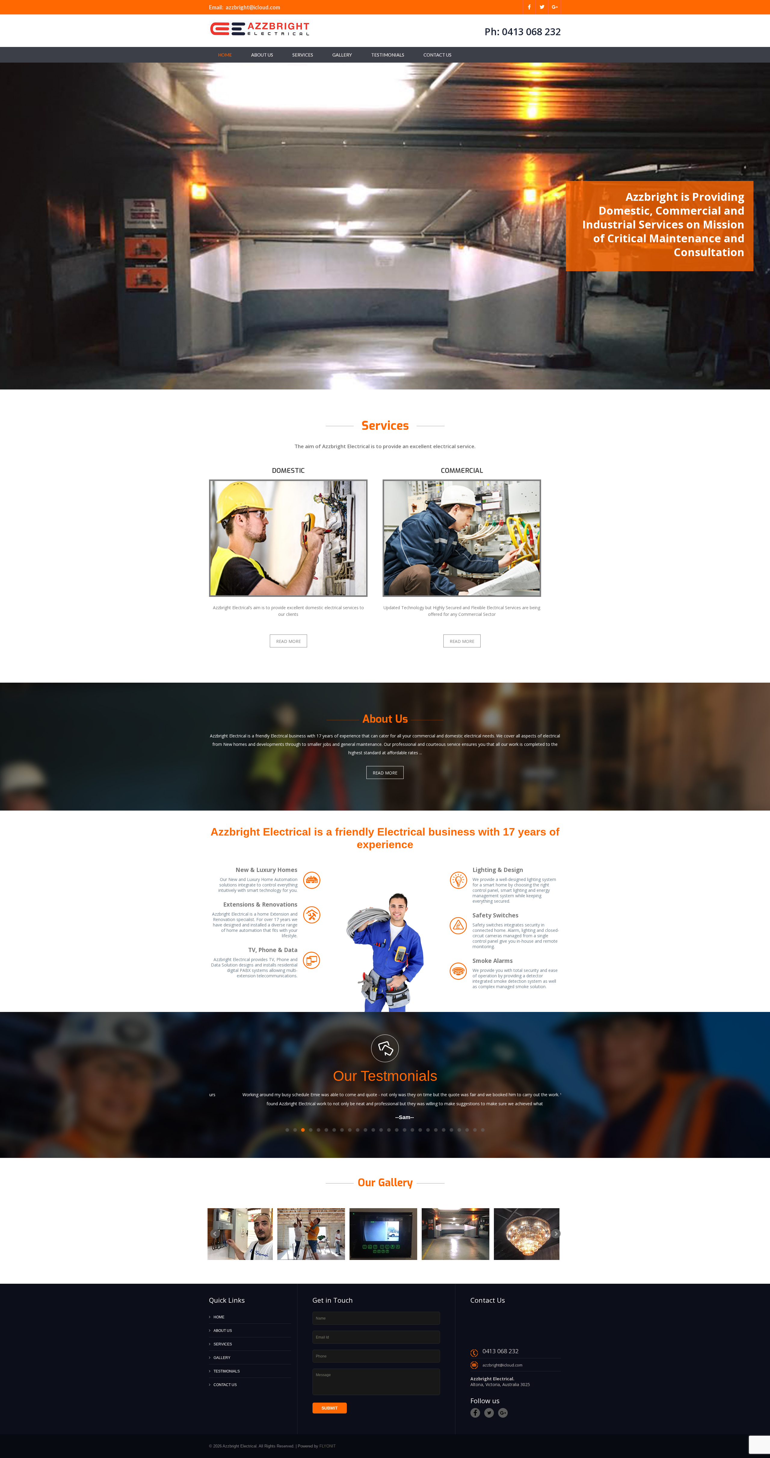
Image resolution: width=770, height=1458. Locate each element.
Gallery (342, 54)
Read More (288, 641)
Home (225, 54)
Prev (7, 226)
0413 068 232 (530, 31)
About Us (262, 54)
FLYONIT (327, 1446)
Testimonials (387, 54)
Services (302, 54)
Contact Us (437, 54)
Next (762, 226)
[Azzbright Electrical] (259, 28)
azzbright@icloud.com (253, 7)
